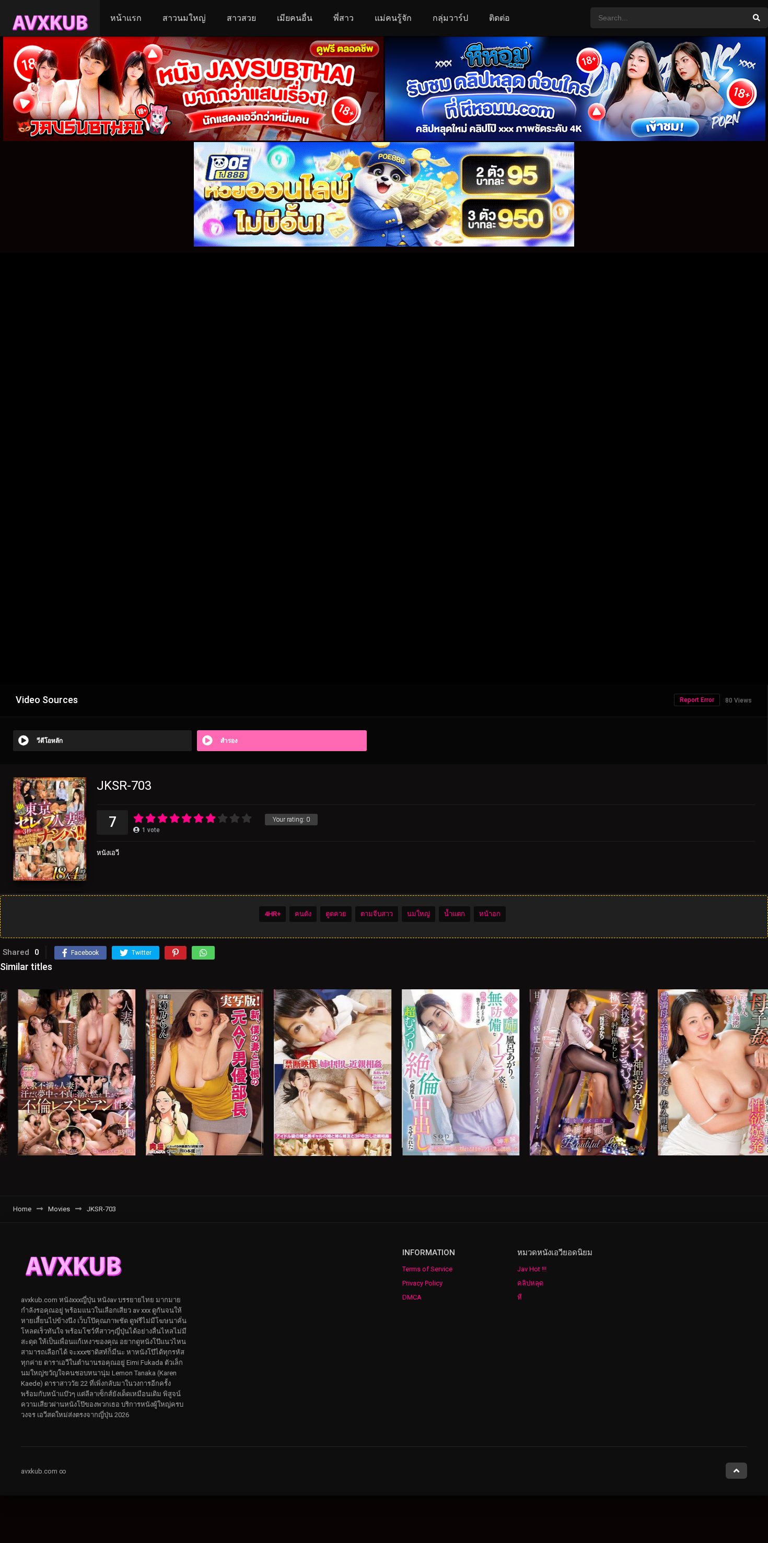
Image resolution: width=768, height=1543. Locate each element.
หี (519, 1297)
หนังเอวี (108, 852)
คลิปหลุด (530, 1283)
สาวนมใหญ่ (184, 18)
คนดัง (303, 914)
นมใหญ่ (418, 914)
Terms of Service (427, 1269)
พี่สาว (343, 18)
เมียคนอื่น (294, 18)
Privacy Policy (422, 1283)
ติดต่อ (499, 18)
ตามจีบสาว (376, 914)
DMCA (412, 1297)
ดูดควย (335, 914)
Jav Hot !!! (531, 1269)
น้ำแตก (454, 914)
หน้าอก (490, 914)
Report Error (697, 700)
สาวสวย (241, 18)
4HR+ (272, 914)
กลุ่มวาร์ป (450, 18)
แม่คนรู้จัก (393, 18)
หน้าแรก (126, 18)
